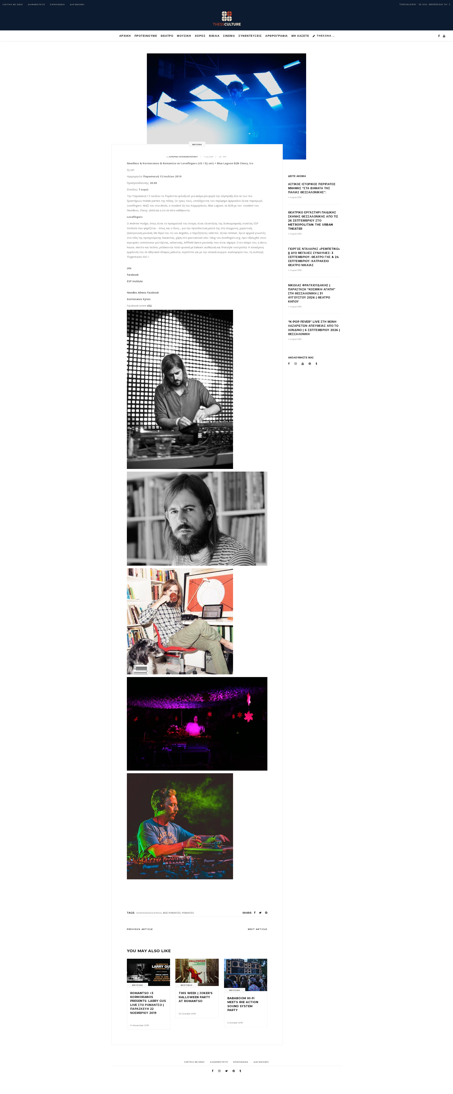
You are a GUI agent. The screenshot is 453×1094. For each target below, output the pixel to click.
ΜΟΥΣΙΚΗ (197, 144)
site (129, 268)
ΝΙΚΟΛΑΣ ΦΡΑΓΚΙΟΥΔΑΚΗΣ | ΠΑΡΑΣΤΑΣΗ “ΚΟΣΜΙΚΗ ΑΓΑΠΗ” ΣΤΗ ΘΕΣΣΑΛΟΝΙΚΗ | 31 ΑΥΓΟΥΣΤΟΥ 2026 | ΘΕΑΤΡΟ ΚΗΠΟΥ (311, 293)
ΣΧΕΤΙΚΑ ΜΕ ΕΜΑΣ (13, 4)
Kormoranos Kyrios (139, 299)
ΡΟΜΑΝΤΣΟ (188, 913)
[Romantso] (148, 972)
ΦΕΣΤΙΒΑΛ (187, 985)
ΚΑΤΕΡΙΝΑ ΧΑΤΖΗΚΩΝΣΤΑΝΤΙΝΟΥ (183, 157)
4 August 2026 (295, 197)
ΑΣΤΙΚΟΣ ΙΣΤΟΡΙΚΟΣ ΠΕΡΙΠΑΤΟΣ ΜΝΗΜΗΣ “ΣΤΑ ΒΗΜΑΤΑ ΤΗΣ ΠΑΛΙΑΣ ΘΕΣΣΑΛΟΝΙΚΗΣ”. (312, 188)
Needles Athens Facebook (143, 292)
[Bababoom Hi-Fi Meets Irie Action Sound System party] (245, 975)
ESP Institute (135, 281)
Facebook (133, 274)
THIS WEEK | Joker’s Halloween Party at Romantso (196, 997)
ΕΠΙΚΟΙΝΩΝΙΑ (57, 4)
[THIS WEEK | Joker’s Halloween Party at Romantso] (197, 972)
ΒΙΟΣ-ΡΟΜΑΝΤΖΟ (171, 913)
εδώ (149, 305)
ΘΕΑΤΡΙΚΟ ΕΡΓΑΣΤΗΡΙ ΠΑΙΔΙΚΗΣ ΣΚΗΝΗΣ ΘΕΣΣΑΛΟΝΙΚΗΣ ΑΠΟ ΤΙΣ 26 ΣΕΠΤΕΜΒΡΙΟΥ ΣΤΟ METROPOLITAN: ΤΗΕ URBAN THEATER (313, 220)
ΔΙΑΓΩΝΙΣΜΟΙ (77, 4)
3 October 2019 (235, 1022)
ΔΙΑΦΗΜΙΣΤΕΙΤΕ (36, 4)
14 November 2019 (139, 1025)
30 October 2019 (187, 1013)
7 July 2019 (208, 157)
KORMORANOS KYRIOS (149, 913)
